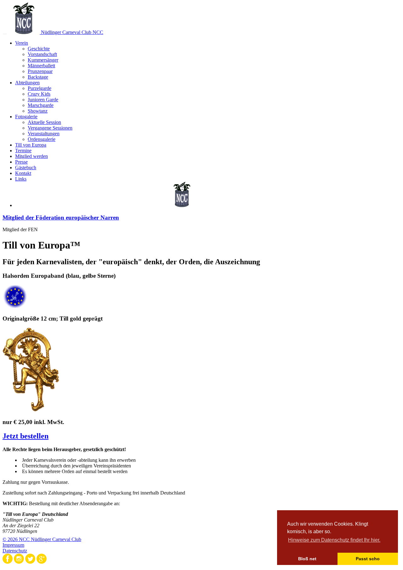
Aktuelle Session (44, 122)
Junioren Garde (43, 99)
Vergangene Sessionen (50, 128)
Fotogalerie (26, 116)
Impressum (13, 545)
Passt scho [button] (368, 558)
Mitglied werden (31, 156)
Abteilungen (27, 82)
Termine (23, 150)
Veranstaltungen (44, 133)
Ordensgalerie (41, 139)
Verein (21, 43)
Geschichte (39, 48)
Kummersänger (43, 60)
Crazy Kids (39, 94)
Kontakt (23, 173)
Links (20, 179)
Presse (21, 162)
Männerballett (41, 65)
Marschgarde (41, 105)
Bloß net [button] (307, 558)
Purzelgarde (39, 88)
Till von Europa (30, 145)
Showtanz (38, 111)
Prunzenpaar (40, 71)
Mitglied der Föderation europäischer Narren (61, 217)
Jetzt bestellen (25, 436)
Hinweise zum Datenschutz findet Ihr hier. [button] (334, 540)
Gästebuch (25, 167)
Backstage (38, 77)
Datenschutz (15, 550)
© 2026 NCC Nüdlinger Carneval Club (42, 539)
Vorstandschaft (42, 54)
